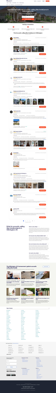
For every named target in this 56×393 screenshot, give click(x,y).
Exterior (10, 2)
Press (37, 373)
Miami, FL (40, 347)
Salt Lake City (38, 328)
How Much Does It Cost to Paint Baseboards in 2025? (41, 282)
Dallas (36, 321)
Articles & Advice (21, 2)
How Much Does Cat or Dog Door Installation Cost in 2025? (13, 299)
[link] (28, 39)
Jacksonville (8, 331)
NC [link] (9, 4)
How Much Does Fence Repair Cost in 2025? (42, 299)
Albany (22, 325)
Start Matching (28, 19)
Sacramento (8, 320)
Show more (44, 118)
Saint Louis (22, 322)
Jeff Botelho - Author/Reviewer (11, 280)
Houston (37, 325)
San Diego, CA (10, 352)
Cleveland (22, 336)
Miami (7, 332)
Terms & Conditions (32, 388)
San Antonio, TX (41, 350)
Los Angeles (8, 317)
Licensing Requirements (40, 366)
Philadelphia (37, 313)
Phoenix (8, 311)
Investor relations (39, 374)
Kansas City (23, 321)
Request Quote (42, 54)
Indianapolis (8, 339)
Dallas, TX (40, 345)
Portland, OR (20, 350)
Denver (8, 325)
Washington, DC (41, 352)
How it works (38, 369)
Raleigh (22, 332)
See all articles (46, 266)
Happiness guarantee (39, 376)
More (18, 2)
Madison (37, 335)
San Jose (8, 324)
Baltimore (22, 313)
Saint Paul (22, 320)
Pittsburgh (37, 314)
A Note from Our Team (39, 365)
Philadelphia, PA (10, 350)
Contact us (38, 375)
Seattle (37, 333)
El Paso (37, 322)
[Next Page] (34, 220)
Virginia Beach (38, 332)
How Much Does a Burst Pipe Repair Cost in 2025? (13, 282)
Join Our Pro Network (25, 370)
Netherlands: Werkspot (33, 384)
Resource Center (39, 361)
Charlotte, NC (20, 345)
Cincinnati (22, 335)
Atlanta (8, 336)
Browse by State (15, 343)
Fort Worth (37, 324)
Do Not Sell (28, 386)
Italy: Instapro (28, 384)
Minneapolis (23, 318)
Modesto (8, 318)
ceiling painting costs (46, 258)
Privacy (23, 386)
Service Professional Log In (25, 369)
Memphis (37, 317)
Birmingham (8, 310)
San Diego (8, 321)
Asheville (22, 328)
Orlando (8, 333)
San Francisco (9, 322)
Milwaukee (37, 336)
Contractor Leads (24, 373)
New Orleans (23, 311)
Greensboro (23, 331)
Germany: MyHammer (23, 384)
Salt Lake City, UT (31, 350)
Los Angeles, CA (30, 347)
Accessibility (31, 387)
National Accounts (24, 374)
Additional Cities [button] (9, 354)
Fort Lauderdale (9, 329)
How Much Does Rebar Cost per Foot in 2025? (28, 282)
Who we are (38, 370)
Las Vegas (22, 324)
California (26, 386)
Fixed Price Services (25, 361)
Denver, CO (10, 347)
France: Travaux (18, 384)
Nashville (37, 318)
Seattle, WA (30, 352)
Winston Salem (23, 333)
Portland (37, 310)
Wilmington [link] (12, 4)
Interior (8, 2)
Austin (36, 320)
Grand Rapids (23, 317)
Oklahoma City (23, 339)
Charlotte (22, 329)
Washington (8, 328)
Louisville (22, 310)
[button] (16, 49)
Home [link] (7, 4)
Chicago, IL (30, 345)
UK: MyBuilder (38, 384)
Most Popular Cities (9, 343)
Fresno (8, 314)
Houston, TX (20, 347)
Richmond (37, 331)
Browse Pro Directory (25, 360)
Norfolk (37, 329)
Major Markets (9, 308)
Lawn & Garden (14, 2)
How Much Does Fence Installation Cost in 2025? (27, 299)
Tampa (8, 335)
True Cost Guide (39, 360)
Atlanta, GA (10, 345)
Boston (22, 314)
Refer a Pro (38, 362)
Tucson (8, 313)
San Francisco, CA (21, 352)
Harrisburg (37, 311)
